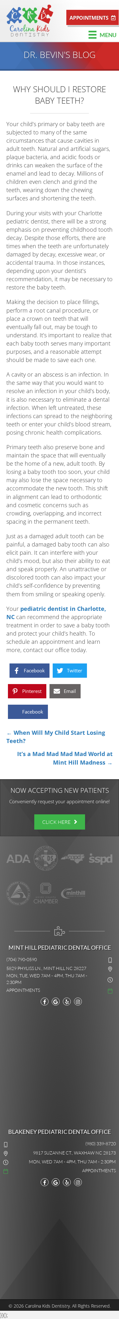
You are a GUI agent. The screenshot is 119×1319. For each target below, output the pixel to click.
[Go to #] (59, 990)
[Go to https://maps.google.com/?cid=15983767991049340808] (56, 1001)
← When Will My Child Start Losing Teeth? (55, 737)
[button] (92, 17)
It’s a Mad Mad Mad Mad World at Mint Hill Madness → (65, 758)
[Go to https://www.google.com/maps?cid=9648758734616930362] (56, 1182)
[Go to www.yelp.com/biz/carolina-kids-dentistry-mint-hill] (67, 1001)
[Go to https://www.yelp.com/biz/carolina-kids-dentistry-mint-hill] (67, 1182)
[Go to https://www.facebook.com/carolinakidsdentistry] (45, 1001)
